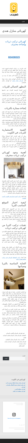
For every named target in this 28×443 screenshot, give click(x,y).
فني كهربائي (21, 333)
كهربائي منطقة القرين (20, 389)
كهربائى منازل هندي (21, 341)
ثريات (19, 339)
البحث (23, 356)
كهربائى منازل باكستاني (11, 339)
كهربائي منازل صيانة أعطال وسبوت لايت (15, 383)
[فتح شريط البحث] (2, 22)
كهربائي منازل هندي (17, 80)
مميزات (21, 343)
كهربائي (14, 341)
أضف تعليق (21, 345)
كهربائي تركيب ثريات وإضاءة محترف (15, 43)
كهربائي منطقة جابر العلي (19, 391)
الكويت (22, 339)
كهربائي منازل (17, 335)
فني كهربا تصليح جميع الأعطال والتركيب (15, 385)
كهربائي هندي (10, 335)
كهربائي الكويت (14, 333)
